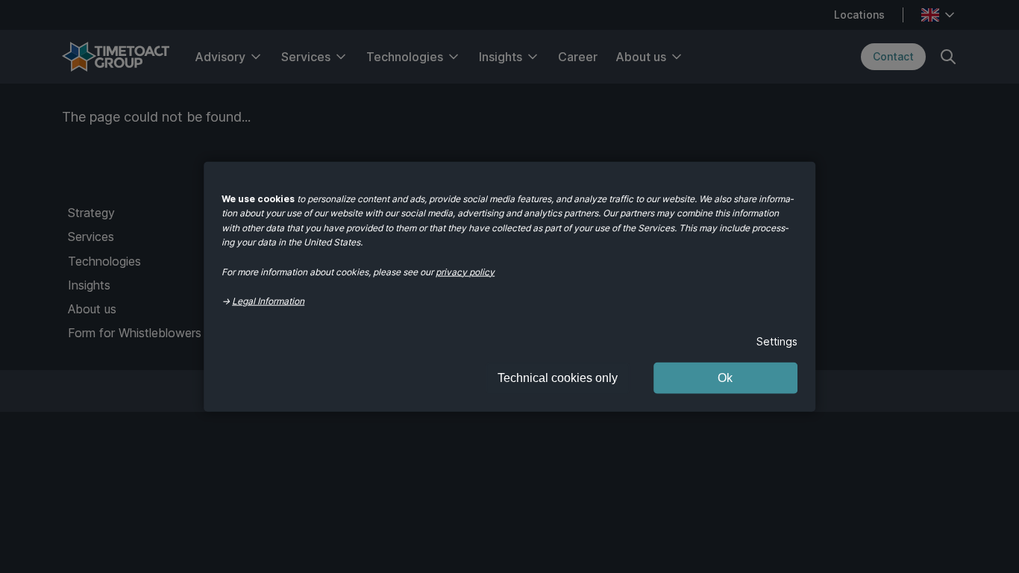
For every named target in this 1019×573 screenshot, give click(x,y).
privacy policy (465, 271)
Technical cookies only (558, 377)
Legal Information (268, 301)
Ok (725, 377)
